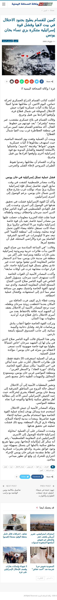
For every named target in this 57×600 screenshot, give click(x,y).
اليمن (15, 41)
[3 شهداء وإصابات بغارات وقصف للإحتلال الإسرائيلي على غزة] (15, 555)
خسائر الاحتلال (20, 467)
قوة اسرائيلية (50, 470)
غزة (11, 467)
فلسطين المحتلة (7, 41)
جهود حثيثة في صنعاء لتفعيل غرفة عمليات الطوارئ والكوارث (45, 493)
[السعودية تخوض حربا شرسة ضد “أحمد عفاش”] (42, 555)
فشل (5, 467)
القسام (47, 467)
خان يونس (30, 467)
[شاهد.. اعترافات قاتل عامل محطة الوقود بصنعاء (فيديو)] (15, 522)
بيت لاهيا (38, 467)
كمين (41, 470)
